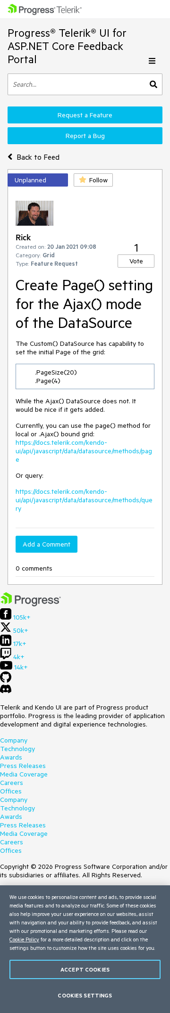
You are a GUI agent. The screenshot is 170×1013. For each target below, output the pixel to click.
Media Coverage (24, 774)
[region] (85, 949)
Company (13, 740)
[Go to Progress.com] (30, 604)
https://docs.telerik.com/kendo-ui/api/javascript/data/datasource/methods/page (84, 451)
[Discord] (5, 691)
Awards (11, 757)
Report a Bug (85, 135)
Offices (11, 791)
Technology (17, 748)
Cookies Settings (85, 995)
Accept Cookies (85, 969)
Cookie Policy (24, 939)
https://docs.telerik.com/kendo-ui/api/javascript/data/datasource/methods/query (84, 500)
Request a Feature (85, 115)
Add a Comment (46, 544)
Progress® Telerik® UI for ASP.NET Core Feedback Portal (67, 46)
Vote (136, 261)
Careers (11, 782)
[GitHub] (5, 680)
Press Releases (23, 765)
